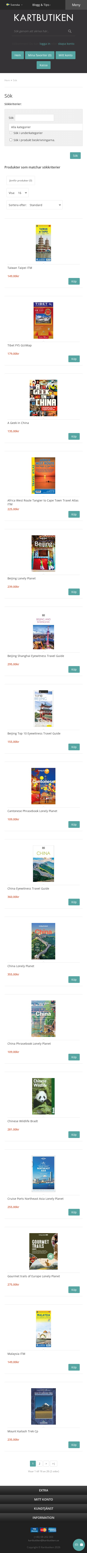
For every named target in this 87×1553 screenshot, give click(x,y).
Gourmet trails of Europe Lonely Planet (33, 1276)
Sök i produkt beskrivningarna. (34, 140)
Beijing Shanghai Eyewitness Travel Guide (35, 656)
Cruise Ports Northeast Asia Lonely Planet (35, 1199)
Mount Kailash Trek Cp (22, 1431)
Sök (15, 80)
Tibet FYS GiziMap (19, 345)
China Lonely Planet (20, 966)
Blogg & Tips (40, 5)
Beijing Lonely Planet (21, 578)
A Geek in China (18, 423)
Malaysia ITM (16, 1354)
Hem (7, 80)
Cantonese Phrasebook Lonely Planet (32, 811)
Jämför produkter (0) (20, 180)
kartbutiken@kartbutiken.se (43, 1540)
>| (53, 1463)
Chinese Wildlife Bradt (22, 1121)
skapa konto (66, 44)
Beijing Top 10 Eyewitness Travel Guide (33, 733)
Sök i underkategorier (28, 133)
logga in (45, 44)
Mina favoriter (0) (39, 55)
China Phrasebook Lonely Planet (29, 1043)
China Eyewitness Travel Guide (28, 888)
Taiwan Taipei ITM (19, 268)
